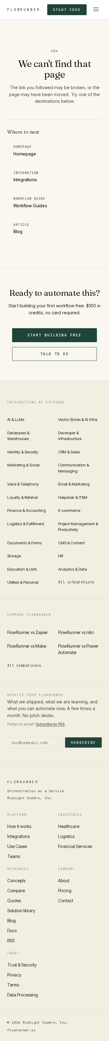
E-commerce (69, 510)
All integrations (76, 582)
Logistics (66, 836)
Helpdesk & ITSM (72, 497)
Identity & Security (22, 451)
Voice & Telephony (23, 484)
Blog (11, 920)
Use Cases (17, 846)
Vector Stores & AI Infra (77, 419)
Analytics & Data (72, 569)
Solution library (21, 910)
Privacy (14, 974)
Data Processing (22, 994)
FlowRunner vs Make (26, 646)
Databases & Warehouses (18, 435)
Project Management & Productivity (78, 526)
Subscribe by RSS (50, 724)
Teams (13, 856)
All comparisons (24, 665)
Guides (14, 900)
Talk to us (54, 354)
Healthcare (68, 826)
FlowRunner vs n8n (76, 632)
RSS (11, 940)
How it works (19, 826)
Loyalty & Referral (22, 497)
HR (60, 555)
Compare (16, 890)
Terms (13, 984)
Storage (14, 555)
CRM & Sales (69, 451)
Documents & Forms (24, 542)
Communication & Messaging (73, 467)
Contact (65, 900)
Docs (12, 930)
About (63, 880)
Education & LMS (22, 569)
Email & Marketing (74, 484)
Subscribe (83, 742)
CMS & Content (71, 542)
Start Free (67, 10)
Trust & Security (22, 964)
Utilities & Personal (22, 582)
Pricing (64, 890)
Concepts (16, 880)
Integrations (18, 836)
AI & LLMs (15, 419)
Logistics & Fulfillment (25, 523)
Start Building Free (55, 335)
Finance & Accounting (26, 510)
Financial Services (75, 846)
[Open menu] (96, 10)
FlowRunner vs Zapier (27, 632)
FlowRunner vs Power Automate (78, 649)
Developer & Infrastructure (69, 435)
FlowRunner (23, 9)
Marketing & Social (23, 464)
